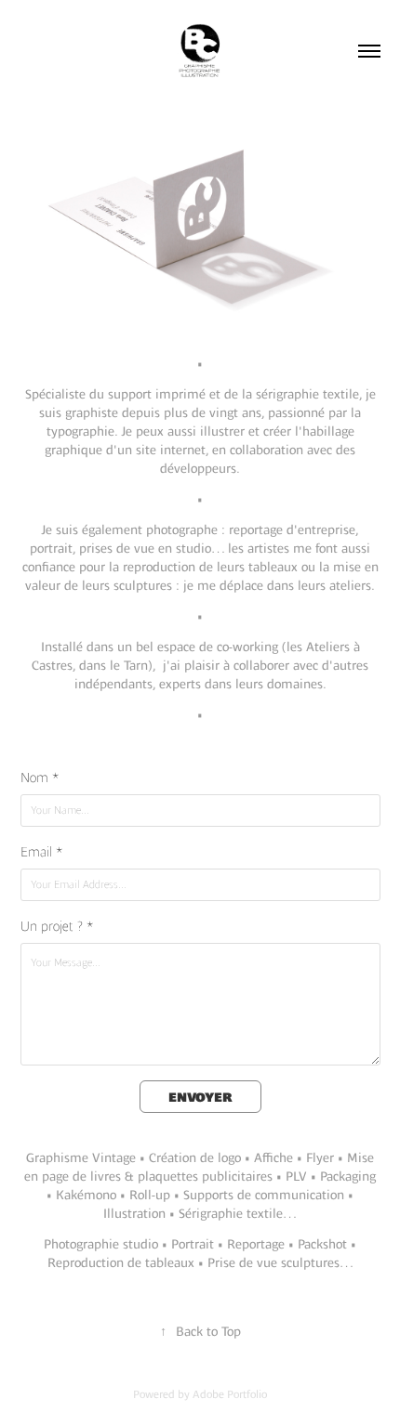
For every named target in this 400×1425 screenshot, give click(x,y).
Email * (41, 851)
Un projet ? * (57, 926)
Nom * (40, 777)
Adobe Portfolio (230, 1394)
